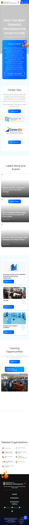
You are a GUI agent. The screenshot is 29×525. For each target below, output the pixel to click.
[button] (25, 5)
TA (26, 2)
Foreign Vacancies (14, 74)
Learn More (14, 111)
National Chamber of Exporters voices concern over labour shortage (13, 190)
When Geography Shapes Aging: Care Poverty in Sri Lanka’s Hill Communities (14, 214)
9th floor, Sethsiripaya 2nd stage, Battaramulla (14, 486)
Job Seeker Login (14, 418)
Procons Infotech (10, 522)
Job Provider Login (14, 423)
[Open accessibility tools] (25, 517)
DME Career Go (14, 142)
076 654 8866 (14, 487)
